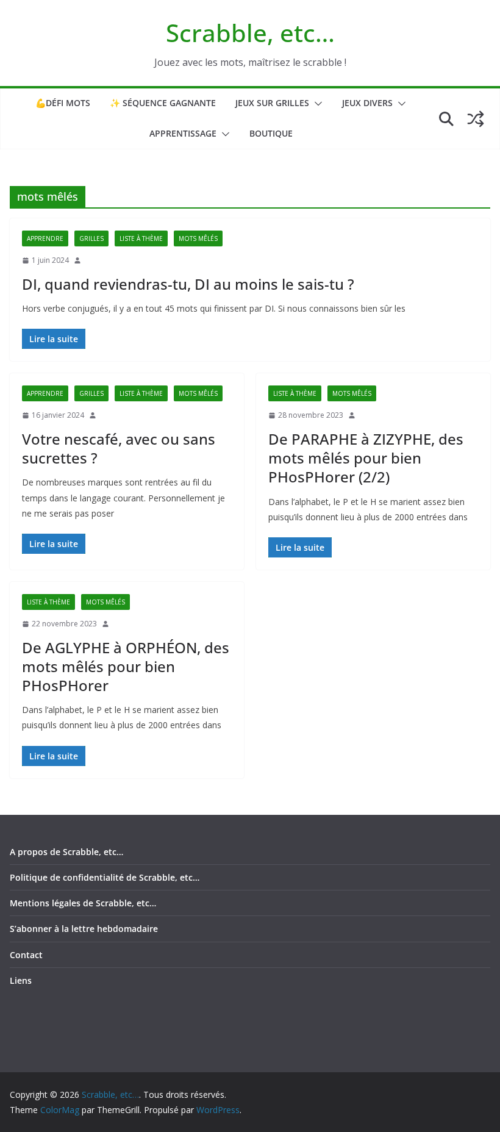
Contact (26, 955)
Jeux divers (367, 103)
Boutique (271, 133)
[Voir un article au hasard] (475, 119)
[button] (316, 104)
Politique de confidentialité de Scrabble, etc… (104, 877)
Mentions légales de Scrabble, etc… (83, 903)
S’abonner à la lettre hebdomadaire (84, 928)
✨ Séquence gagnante (163, 103)
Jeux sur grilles (272, 103)
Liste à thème (141, 238)
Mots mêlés (198, 238)
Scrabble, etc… (250, 32)
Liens (21, 980)
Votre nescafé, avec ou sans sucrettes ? (118, 448)
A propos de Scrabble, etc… (66, 852)
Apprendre (45, 238)
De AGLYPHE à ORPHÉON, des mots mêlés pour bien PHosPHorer (125, 666)
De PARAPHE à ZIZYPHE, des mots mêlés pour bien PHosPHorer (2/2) (365, 458)
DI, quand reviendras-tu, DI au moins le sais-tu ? (188, 284)
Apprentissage (182, 133)
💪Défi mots (62, 103)
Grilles (91, 238)
